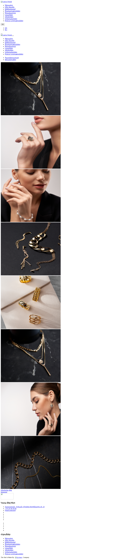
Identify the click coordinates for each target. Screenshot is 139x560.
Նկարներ (9, 15)
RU (6, 30)
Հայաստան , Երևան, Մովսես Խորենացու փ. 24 (24, 507)
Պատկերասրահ (12, 58)
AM (3, 24)
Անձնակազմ (10, 9)
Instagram (4, 492)
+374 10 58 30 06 (10, 508)
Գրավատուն (10, 13)
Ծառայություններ (12, 11)
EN (6, 28)
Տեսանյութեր (10, 60)
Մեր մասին (9, 7)
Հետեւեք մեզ (6, 490)
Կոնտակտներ (11, 19)
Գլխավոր (9, 5)
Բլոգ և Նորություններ (14, 21)
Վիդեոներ (9, 17)
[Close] (13, 35)
